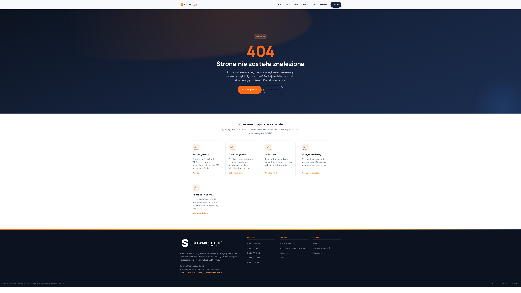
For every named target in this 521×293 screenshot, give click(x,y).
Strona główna (249, 89)
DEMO (336, 4)
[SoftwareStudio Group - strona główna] (189, 4)
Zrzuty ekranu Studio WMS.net (293, 248)
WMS (279, 4)
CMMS (305, 4)
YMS (288, 4)
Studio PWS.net (253, 253)
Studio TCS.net (253, 262)
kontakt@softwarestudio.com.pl (209, 272)
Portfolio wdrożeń (287, 243)
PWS (314, 4)
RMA (296, 4)
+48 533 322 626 (186, 272)
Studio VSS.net (253, 248)
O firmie (316, 243)
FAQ (282, 257)
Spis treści (273, 89)
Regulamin (318, 253)
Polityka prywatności (322, 248)
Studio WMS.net (253, 243)
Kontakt (323, 4)
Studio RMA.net (253, 257)
